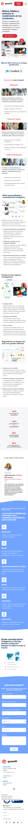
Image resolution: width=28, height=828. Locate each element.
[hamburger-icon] (25, 4)
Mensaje (4, 735)
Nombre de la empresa (9, 702)
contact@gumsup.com (8, 772)
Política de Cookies (6, 798)
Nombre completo (7, 693)
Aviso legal (4, 794)
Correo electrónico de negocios (11, 710)
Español (5, 812)
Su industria (5, 718)
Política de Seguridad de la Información (11, 799)
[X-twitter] (21, 822)
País (3, 726)
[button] (14, 789)
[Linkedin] (6, 822)
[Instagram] (10, 822)
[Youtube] (14, 822)
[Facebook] (18, 822)
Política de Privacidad (6, 796)
